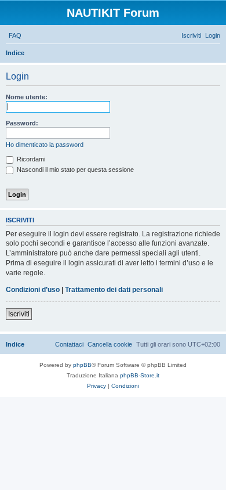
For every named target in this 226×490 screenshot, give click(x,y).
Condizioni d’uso (33, 290)
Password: (22, 123)
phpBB (82, 365)
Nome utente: (27, 96)
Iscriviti (19, 314)
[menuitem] (15, 35)
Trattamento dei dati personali (114, 290)
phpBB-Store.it (139, 375)
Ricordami (30, 159)
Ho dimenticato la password (44, 144)
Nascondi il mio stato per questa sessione (74, 169)
